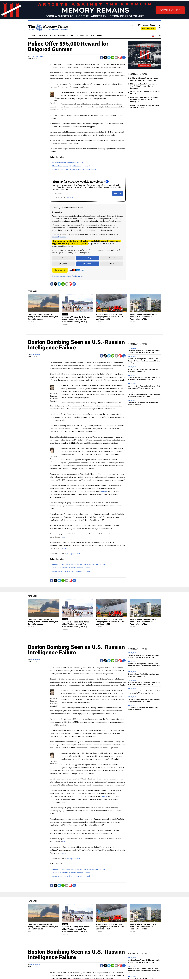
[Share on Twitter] (105, 57)
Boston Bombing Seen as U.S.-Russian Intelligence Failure (74, 169)
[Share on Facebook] (101, 57)
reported (103, 491)
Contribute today (148, 28)
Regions (53, 36)
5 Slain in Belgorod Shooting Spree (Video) (68, 162)
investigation (65, 548)
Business (61, 36)
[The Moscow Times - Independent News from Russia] (48, 27)
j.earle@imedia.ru (73, 554)
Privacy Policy (69, 197)
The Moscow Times (36, 56)
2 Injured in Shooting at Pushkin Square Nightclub (71, 166)
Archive (99, 36)
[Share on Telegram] (109, 57)
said (63, 537)
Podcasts (90, 36)
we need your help (59, 237)
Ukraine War (42, 36)
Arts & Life (80, 36)
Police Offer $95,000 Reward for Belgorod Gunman (68, 46)
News (34, 36)
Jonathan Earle (35, 355)
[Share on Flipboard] (120, 57)
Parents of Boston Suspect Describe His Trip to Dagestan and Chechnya (79, 564)
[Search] (160, 36)
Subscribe (118, 193)
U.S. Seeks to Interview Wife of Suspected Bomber (71, 568)
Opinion (70, 36)
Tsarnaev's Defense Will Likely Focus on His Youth (71, 571)
